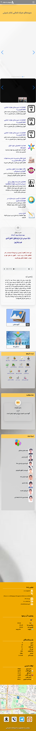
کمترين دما (30, 627)
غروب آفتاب (28, 675)
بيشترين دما (30, 625)
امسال (31, 653)
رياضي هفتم (21, 367)
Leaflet (33, 713)
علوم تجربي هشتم (10, 373)
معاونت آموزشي (22, 360)
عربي (7, 367)
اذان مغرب (28, 677)
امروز (31, 642)
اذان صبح (28, 669)
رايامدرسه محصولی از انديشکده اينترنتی (18, 728)
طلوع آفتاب (28, 671)
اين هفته (31, 647)
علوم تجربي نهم (19, 373)
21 (22, 647)
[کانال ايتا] (29, 719)
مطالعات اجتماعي (11, 379)
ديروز (31, 645)
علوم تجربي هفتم (25, 379)
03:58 (19, 669)
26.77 (19, 623)
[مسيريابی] (6, 719)
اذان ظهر (29, 673)
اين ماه (31, 649)
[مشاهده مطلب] (31, 109)
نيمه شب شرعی (27, 679)
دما (30, 623)
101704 (20, 655)
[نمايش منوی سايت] (33, 2)
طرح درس (22, 213)
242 (22, 651)
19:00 (19, 677)
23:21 (19, 679)
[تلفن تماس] (14, 719)
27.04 (21, 625)
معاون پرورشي (14, 360)
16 (22, 649)
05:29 (19, 671)
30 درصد (18, 629)
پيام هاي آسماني (13, 367)
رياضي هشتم (27, 367)
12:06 (19, 673)
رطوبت (29, 629)
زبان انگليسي (26, 373)
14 (22, 645)
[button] (18, 697)
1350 (21, 653)
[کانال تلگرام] (21, 719)
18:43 (19, 675)
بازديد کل (30, 655)
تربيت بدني (18, 379)
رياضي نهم (8, 360)
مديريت (28, 360)
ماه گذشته (30, 651)
